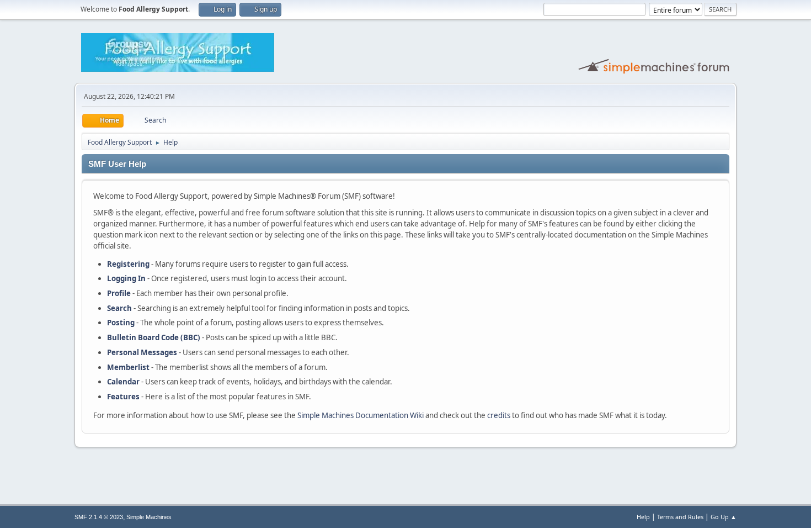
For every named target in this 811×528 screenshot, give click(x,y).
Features (123, 397)
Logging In (126, 278)
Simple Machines (149, 517)
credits (498, 415)
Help (643, 517)
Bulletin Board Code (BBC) (153, 337)
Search (119, 308)
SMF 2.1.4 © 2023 (98, 517)
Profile (119, 293)
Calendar (123, 382)
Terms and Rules (680, 517)
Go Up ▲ (724, 517)
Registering (128, 264)
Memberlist (128, 367)
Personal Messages (142, 352)
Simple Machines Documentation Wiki (360, 415)
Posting (121, 323)
